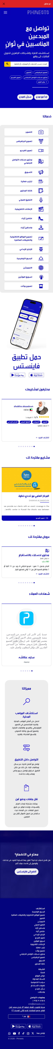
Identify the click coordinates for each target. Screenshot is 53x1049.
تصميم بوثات (40, 951)
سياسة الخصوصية (38, 982)
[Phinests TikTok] (23, 1034)
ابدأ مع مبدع (41, 97)
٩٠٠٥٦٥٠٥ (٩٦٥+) (38, 1001)
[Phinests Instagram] (28, 1034)
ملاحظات (41, 992)
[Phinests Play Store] (18, 375)
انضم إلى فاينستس (26, 871)
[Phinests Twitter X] (33, 1034)
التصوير (28, 72)
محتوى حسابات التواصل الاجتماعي (35, 77)
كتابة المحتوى (40, 964)
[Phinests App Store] (36, 375)
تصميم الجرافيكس (41, 72)
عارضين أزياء (40, 931)
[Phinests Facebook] (19, 1034)
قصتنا (42, 973)
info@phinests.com (36, 1004)
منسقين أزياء (40, 928)
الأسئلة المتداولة (38, 979)
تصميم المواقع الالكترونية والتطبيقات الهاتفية (28, 915)
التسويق (42, 961)
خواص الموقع (40, 976)
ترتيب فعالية (40, 948)
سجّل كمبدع (25, 97)
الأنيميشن (41, 922)
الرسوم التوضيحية (38, 912)
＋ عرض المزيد (42, 82)
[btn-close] (3, 3)
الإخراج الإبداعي (39, 935)
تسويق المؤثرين (39, 941)
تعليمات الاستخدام (38, 986)
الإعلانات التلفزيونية (37, 944)
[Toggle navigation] (5, 12)
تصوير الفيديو (16, 77)
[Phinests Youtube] (14, 1034)
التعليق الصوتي (39, 925)
